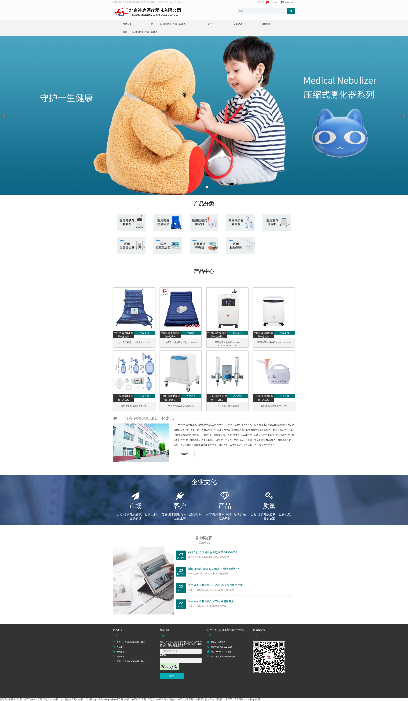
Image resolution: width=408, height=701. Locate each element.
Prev (4, 115)
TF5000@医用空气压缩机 (181, 405)
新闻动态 (237, 24)
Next (403, 115)
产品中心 (209, 24)
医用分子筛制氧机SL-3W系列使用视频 (211, 601)
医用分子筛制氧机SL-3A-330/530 (274, 342)
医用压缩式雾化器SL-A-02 (274, 405)
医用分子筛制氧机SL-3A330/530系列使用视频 (215, 585)
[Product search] (291, 11)
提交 (171, 676)
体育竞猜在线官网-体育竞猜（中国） (42, 699)
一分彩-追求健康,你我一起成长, (123, 334)
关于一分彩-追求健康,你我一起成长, (168, 24)
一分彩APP (102, 699)
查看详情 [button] (184, 454)
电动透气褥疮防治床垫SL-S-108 (181, 342)
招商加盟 (266, 24)
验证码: (163, 655)
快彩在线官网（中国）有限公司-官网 (127, 699)
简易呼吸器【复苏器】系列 (134, 405)
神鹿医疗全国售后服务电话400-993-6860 (212, 552)
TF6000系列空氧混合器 (227, 405)
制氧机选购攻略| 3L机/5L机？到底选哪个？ (213, 568)
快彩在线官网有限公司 (11, 699)
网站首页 (127, 24)
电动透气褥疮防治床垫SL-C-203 (134, 342)
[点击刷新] (169, 666)
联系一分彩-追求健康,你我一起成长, (140, 32)
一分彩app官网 (252, 699)
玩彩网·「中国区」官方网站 (200, 699)
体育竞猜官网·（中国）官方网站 (79, 699)
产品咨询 (144, 332)
